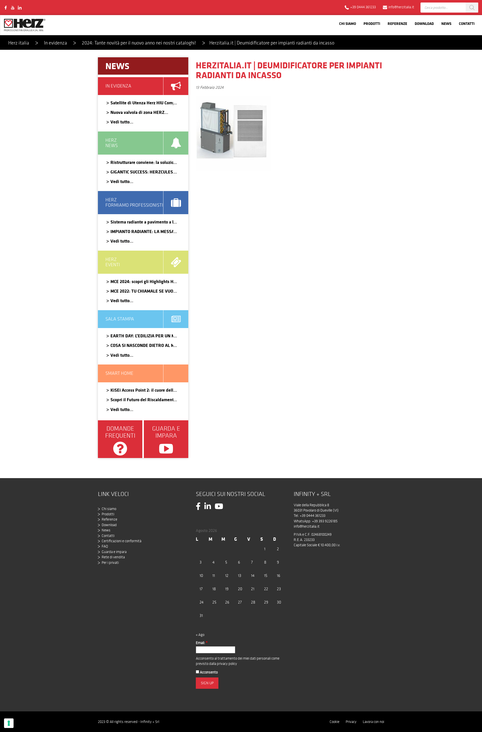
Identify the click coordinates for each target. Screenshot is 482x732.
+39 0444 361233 (312, 515)
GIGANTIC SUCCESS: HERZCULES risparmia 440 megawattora (141, 172)
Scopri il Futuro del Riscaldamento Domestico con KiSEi (141, 399)
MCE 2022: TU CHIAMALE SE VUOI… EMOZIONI (141, 291)
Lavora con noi (373, 721)
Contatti (466, 23)
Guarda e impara (114, 552)
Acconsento (208, 672)
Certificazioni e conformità (121, 541)
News (446, 23)
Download (424, 23)
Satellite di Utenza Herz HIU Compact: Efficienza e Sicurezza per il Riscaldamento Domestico (141, 103)
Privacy (351, 721)
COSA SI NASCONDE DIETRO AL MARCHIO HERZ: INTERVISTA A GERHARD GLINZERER (141, 345)
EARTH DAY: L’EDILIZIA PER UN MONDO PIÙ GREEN (141, 336)
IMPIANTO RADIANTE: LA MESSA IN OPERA (141, 231)
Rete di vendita (113, 557)
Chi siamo (347, 23)
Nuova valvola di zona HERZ (137, 112)
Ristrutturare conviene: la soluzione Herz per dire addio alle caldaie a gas (141, 162)
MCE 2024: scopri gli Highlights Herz (141, 281)
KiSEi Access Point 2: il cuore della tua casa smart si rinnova (141, 390)
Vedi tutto (120, 122)
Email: (202, 642)
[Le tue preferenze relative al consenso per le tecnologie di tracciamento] (9, 723)
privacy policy (227, 663)
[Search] (472, 8)
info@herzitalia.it (307, 526)
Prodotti (372, 23)
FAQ (105, 546)
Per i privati (110, 562)
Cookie (334, 721)
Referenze (397, 23)
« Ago (200, 634)
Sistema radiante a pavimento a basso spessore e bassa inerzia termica (141, 222)
